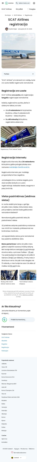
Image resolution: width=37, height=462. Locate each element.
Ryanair (4, 374)
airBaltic (4, 364)
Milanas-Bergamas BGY (9, 384)
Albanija (4, 414)
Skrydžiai (19, 9)
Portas (3, 427)
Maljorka (4, 424)
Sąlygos (16, 449)
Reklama (31, 449)
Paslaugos (5, 351)
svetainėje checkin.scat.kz (19, 167)
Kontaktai (4, 442)
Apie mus (4, 439)
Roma (3, 417)
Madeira (4, 400)
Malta (3, 404)
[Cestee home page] (9, 3)
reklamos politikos (27, 295)
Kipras (3, 420)
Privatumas (24, 449)
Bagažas (4, 344)
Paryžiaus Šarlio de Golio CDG (11, 397)
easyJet (4, 387)
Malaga (4, 430)
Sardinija (4, 380)
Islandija (4, 410)
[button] (2, 3)
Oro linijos (8, 15)
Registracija (28, 15)
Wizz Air (4, 394)
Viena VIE (4, 367)
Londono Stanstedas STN (9, 370)
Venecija (4, 407)
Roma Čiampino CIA (8, 390)
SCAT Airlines (7, 9)
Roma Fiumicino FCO (8, 377)
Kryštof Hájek (13, 29)
